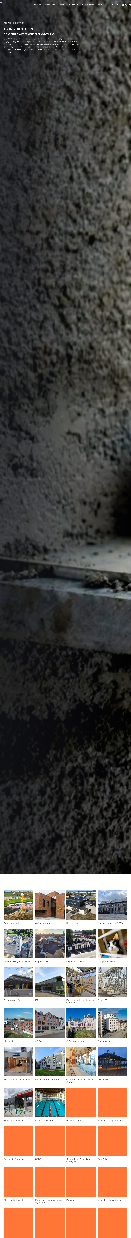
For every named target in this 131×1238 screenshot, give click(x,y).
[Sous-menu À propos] (41, 4)
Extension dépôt (12, 1000)
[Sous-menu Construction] (57, 4)
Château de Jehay (75, 1041)
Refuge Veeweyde (106, 961)
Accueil (7, 23)
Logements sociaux (75, 961)
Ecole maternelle (12, 923)
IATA (37, 1000)
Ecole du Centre (74, 1120)
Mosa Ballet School (13, 1200)
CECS (38, 1159)
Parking (70, 1200)
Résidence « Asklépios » (47, 1079)
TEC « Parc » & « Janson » (17, 1079)
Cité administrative (44, 923)
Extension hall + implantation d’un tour (80, 1001)
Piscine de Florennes (14, 1159)
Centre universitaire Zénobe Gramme (80, 1080)
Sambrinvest (104, 1041)
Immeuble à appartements (110, 1120)
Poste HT (102, 1000)
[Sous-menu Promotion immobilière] (79, 4)
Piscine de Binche (44, 1120)
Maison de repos (12, 1041)
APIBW (38, 1041)
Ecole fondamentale (13, 1120)
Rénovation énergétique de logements (48, 1201)
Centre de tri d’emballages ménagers (79, 1160)
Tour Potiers (103, 1159)
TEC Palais (103, 1079)
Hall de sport (72, 923)
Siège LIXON (41, 961)
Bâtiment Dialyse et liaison (17, 961)
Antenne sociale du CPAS (110, 923)
